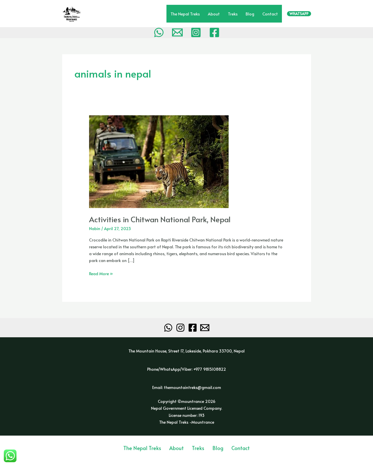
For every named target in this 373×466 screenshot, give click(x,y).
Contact (270, 13)
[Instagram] (196, 32)
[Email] (177, 32)
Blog (250, 13)
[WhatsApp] (159, 32)
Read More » (101, 273)
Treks (233, 13)
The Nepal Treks (185, 13)
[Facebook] (214, 32)
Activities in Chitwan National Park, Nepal (160, 219)
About (214, 13)
